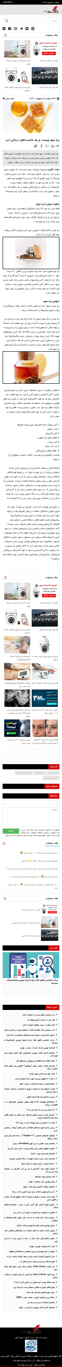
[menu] (5, 7)
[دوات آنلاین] (50, 9)
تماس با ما (35, 1337)
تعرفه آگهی (19, 1337)
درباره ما (44, 1337)
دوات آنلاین (53, 169)
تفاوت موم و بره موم (51, 778)
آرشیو (27, 1337)
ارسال (11, 831)
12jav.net (55, 94)
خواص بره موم (53, 772)
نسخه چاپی (9, 99)
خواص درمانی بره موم (23, 772)
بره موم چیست (39, 772)
